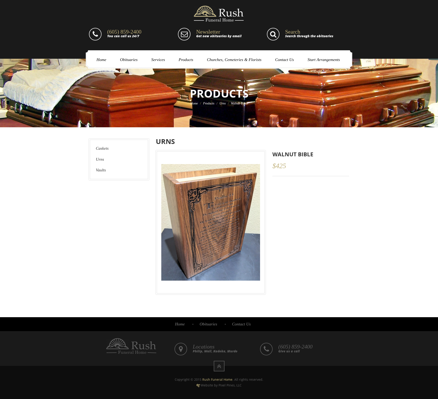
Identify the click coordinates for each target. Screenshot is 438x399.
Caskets (102, 148)
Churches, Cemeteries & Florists (234, 59)
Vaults (101, 170)
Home (101, 59)
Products (186, 59)
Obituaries (129, 59)
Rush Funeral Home (217, 379)
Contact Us (284, 59)
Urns (222, 103)
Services (158, 59)
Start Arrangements (324, 59)
